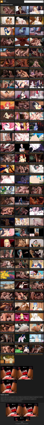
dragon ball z (32, 142)
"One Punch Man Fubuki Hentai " (20, 332)
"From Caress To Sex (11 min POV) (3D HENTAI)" (7, 131)
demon (28, 343)
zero (36, 312)
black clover (23, 26)
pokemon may (32, 15)
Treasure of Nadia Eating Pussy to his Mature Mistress (7, 162)
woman (28, 354)
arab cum (6, 398)
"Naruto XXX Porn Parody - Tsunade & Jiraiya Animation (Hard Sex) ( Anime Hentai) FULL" (37, 321)
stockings (39, 89)
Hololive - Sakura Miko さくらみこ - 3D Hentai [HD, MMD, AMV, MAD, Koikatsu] (7, 109)
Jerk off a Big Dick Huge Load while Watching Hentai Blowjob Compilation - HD (7, 289)
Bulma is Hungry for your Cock (34, 141)
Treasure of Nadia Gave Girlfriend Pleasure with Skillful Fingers (22, 268)
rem (32, 312)
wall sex (20, 15)
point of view (9, 290)
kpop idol (16, 153)
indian (5, 397)
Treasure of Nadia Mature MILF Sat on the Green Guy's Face (37, 162)
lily (33, 110)
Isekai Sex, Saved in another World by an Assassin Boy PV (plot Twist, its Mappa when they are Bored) (37, 215)
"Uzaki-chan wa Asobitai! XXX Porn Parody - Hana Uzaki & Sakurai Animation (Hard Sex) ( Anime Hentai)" (37, 268)
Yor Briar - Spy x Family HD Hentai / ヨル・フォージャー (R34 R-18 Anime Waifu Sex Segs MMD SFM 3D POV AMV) (22, 353)
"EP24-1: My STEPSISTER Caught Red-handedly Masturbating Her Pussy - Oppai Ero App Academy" (22, 88)
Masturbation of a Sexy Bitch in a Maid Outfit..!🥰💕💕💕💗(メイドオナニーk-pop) (22, 289)
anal (4, 195)
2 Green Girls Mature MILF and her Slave (21, 279)
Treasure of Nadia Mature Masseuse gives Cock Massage (7, 67)
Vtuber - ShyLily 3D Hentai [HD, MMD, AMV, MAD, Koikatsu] (37, 109)
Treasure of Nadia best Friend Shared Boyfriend (7, 353)
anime (31, 36)
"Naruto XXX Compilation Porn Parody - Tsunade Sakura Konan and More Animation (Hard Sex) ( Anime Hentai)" (22, 226)
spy (26, 354)
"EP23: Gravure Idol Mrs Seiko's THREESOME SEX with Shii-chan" (37, 120)
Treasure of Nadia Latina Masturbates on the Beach (7, 57)
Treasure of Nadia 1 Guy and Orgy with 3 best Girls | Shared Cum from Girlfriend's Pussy (7, 215)
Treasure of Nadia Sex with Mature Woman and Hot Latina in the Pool (7, 321)
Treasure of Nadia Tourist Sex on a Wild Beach (22, 46)
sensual (9, 26)
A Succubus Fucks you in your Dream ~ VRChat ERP (7, 226)
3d (18, 153)
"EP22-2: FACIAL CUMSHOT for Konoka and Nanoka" (7, 184)
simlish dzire (27, 15)
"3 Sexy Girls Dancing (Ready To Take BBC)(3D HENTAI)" (22, 131)
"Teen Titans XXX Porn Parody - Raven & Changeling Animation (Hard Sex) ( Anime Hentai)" (7, 194)
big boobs (12, 121)
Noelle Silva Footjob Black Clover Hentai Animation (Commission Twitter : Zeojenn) (22, 25)
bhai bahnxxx (18, 400)
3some (1, 322)
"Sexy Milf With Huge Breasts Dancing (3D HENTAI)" (22, 205)
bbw (32, 259)
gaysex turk (11, 398)
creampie (7, 100)
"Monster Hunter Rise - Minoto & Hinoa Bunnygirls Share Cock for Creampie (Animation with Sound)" (22, 247)
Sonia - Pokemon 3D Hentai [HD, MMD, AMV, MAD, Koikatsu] (22, 162)
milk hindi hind (12, 400)
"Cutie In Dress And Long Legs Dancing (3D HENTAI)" (37, 99)
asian (3, 100)
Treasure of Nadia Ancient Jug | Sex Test (21, 173)
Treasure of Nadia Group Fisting (20, 300)
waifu (38, 312)
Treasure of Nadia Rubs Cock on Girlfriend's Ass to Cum (7, 88)
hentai (16, 15)
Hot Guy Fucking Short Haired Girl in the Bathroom (7, 25)
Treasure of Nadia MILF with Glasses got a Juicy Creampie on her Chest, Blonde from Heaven (37, 226)
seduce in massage (19, 398)
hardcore (5, 121)
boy (16, 397)
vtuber (3, 36)
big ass (31, 397)
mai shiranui (32, 26)
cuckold (24, 397)
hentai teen (25, 121)
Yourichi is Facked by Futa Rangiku (20, 35)
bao (1, 36)
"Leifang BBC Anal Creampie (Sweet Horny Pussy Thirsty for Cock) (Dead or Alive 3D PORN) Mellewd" (7, 99)
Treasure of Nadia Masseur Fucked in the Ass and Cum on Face (22, 67)
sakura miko (12, 110)
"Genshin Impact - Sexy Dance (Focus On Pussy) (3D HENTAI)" (37, 131)
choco (24, 322)
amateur (31, 237)
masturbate (2, 290)
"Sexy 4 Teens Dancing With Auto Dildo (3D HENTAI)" (37, 88)
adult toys (18, 301)
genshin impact (10, 237)
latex (26, 132)
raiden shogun (6, 237)
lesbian (20, 397)
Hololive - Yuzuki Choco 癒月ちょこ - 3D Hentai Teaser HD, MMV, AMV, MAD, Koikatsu (22, 321)
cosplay (41, 248)
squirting (36, 397)
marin (1, 248)
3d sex (28, 185)
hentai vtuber (13, 36)
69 (28, 397)
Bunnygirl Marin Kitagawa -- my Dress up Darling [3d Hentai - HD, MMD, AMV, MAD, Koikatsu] (7, 247)
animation (39, 216)
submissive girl (37, 343)
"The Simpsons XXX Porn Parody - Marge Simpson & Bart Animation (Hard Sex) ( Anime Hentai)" (7, 279)
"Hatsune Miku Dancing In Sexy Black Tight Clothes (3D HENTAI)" (22, 258)
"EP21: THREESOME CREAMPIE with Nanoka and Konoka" (22, 141)
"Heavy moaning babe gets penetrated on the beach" (7, 364)
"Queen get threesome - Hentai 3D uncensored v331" (37, 258)
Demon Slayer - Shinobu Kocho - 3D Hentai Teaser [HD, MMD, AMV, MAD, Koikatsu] (22, 342)
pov (9, 132)
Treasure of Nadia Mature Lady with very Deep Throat (37, 205)
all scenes (16, 47)
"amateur (31, 89)
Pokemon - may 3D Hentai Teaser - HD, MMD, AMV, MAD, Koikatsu (37, 14)
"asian (16, 89)
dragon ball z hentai (37, 185)
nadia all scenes (26, 174)
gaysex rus (33, 398)
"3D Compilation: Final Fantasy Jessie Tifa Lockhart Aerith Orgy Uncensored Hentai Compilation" (22, 311)
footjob (16, 26)
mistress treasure (32, 195)
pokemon (36, 15)
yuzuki (26, 322)
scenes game (12, 79)
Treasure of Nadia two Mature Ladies (36, 67)
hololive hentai (5, 110)
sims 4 (18, 15)
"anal (1, 100)
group (11, 89)
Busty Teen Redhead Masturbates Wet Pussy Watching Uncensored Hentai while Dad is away (37, 35)
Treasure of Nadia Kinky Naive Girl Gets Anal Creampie (37, 353)
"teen (1, 153)
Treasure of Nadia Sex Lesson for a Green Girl (7, 258)
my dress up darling (11, 248)
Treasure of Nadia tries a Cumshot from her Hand (22, 215)
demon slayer (17, 343)
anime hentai (17, 354)
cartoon (23, 15)
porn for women (3, 26)
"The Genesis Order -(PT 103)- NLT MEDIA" (7, 152)
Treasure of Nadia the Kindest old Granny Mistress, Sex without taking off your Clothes (7, 78)
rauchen (41, 397)
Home (22, 422)
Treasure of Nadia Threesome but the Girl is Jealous (7, 46)
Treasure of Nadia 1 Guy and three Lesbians (37, 300)
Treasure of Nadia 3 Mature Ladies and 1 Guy (37, 289)
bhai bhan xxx (27, 398)
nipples (8, 121)
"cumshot (2, 121)
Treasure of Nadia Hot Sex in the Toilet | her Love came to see (37, 194)
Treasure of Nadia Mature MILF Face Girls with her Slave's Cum (37, 78)
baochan (5, 36)
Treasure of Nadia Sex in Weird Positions (7, 332)
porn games (13, 26)
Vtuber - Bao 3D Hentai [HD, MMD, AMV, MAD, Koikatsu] (7, 35)
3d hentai (20, 153)
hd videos (10, 100)
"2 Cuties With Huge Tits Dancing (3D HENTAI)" (37, 152)
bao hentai (9, 36)
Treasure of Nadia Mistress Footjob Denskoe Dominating (7, 205)
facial (35, 121)
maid (34, 312)
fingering (21, 89)
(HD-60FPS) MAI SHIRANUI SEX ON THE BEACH (37, 25)
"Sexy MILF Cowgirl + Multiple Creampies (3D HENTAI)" (22, 99)
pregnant (13, 397)
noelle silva (19, 26)
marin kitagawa (4, 248)
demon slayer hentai (23, 343)
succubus (5, 227)
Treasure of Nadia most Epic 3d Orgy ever (36, 46)
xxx (8, 397)
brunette (34, 174)
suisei (1, 174)
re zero (31, 312)
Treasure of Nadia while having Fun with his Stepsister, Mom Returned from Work (22, 194)
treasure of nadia (3, 47)
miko (9, 110)
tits (18, 100)
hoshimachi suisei (5, 174)
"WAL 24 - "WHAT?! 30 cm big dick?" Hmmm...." (22, 120)
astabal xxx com (4, 400)
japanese (42, 132)
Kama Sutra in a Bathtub (19, 184)
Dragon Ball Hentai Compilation (35, 184)
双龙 (2, 398)
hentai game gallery (21, 47)
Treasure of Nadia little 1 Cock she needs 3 (22, 57)
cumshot (18, 89)
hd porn (1, 15)
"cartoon (16, 121)
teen (24, 89)
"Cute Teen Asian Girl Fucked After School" (36, 247)
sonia (16, 163)
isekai (37, 216)
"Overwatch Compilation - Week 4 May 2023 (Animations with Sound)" (37, 332)
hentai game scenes (13, 15)
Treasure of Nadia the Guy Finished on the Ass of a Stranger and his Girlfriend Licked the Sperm (7, 311)
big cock (5, 290)
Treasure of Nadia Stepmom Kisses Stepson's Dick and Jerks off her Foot (7, 268)
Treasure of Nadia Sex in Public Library (6, 342)
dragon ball (36, 142)
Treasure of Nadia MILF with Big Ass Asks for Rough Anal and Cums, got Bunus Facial (7, 300)
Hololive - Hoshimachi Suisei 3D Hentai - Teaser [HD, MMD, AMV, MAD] (7, 173)
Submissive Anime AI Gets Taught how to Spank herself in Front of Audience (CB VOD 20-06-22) (37, 342)
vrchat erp (2, 227)
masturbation (35, 237)
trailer (35, 216)
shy (30, 110)
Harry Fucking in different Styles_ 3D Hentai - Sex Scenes (22, 14)
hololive (1, 110)
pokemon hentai (40, 15)
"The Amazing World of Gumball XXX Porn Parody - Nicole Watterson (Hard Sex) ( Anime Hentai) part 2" (37, 279)
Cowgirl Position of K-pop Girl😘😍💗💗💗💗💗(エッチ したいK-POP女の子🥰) (22, 152)
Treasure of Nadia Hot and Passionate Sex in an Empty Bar (22, 109)
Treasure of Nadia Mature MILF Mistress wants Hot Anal (22, 78)
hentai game (2, 68)
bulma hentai (40, 142)
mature (37, 259)
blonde (26, 36)
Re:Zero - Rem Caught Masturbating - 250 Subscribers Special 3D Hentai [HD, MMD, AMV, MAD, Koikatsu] (37, 311)
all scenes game (14, 68)
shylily (32, 110)
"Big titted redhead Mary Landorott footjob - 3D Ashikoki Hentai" (7, 120)
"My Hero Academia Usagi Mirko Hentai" (6, 141)
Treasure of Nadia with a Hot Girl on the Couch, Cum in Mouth (7, 14)
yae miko (1, 237)
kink (30, 163)
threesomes (11, 185)
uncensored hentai (6, 15)
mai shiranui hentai (37, 26)
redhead (33, 36)
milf (24, 36)
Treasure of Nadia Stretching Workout (36, 57)
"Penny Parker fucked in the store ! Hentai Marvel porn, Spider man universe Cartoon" (37, 173)
